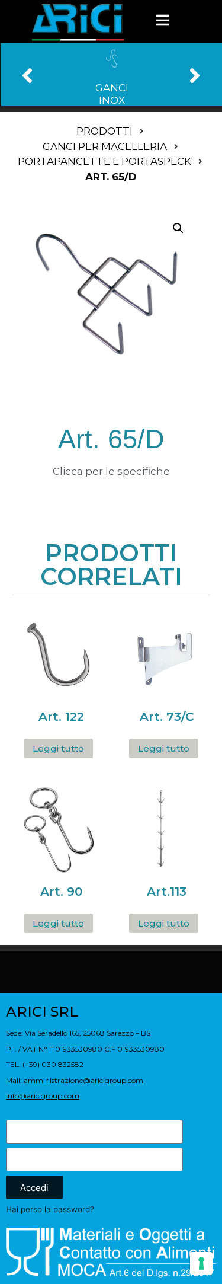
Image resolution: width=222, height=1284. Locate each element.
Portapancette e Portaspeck (104, 161)
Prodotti (104, 131)
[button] (27, 75)
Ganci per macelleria (105, 146)
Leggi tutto (58, 748)
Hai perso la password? (50, 1209)
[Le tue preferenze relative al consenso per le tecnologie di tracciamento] (201, 1263)
